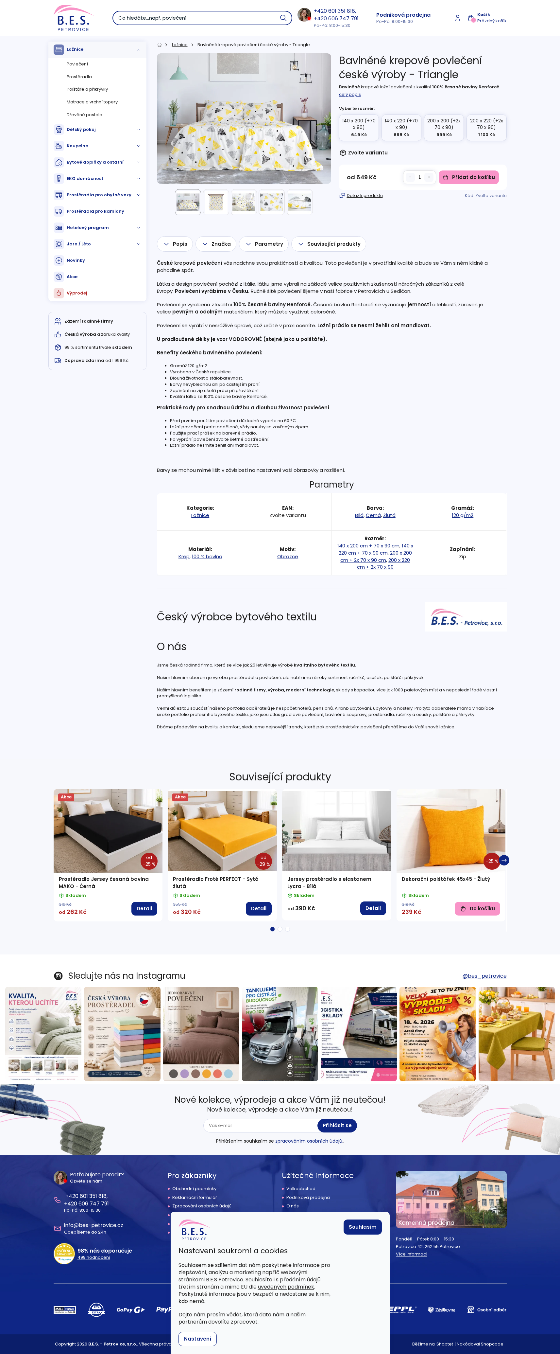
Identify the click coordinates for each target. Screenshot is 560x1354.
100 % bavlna (207, 556)
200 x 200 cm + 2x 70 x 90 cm (376, 556)
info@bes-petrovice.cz (93, 1225)
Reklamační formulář (194, 1198)
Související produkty (334, 244)
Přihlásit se (337, 1125)
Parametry (269, 244)
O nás (292, 1206)
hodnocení (93, 1257)
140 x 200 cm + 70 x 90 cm (368, 545)
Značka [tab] (221, 244)
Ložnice (75, 49)
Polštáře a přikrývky (87, 89)
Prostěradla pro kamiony (95, 211)
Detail (144, 908)
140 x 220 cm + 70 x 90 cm (376, 549)
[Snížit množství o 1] (410, 177)
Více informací (411, 1254)
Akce (72, 277)
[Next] (504, 860)
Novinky (76, 260)
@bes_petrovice (485, 976)
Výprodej (77, 293)
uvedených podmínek (286, 1287)
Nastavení (197, 1338)
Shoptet (444, 1344)
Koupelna (78, 146)
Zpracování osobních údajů (201, 1206)
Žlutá (389, 515)
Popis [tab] (180, 244)
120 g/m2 (462, 515)
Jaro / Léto (79, 244)
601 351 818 (341, 11)
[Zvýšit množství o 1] (428, 177)
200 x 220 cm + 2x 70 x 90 (383, 564)
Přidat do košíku (473, 177)
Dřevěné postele (84, 115)
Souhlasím (363, 1226)
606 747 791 (343, 18)
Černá (373, 515)
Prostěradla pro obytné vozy (99, 195)
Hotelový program (88, 227)
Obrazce (287, 556)
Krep (184, 556)
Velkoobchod (300, 1189)
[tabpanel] (108, 855)
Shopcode (492, 1344)
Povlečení (77, 64)
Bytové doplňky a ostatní (95, 162)
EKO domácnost (85, 178)
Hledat (283, 18)
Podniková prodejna (403, 15)
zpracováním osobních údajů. (309, 1141)
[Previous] (56, 860)
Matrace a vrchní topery (92, 102)
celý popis (350, 94)
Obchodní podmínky (194, 1189)
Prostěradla (79, 77)
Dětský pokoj (81, 129)
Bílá (359, 515)
